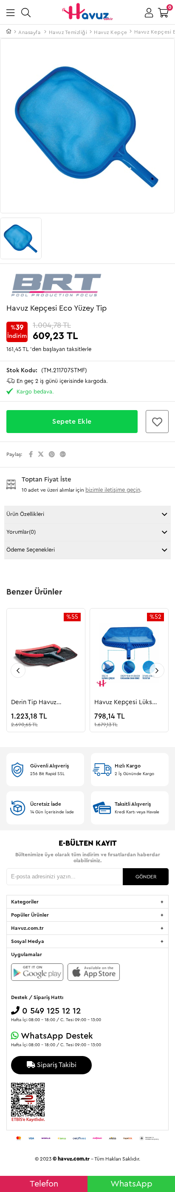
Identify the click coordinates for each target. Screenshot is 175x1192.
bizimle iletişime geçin (112, 490)
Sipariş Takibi (55, 1065)
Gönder (145, 876)
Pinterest (52, 454)
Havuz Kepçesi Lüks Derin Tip (123, 702)
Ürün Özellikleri (25, 514)
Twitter (41, 454)
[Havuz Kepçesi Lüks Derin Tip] (129, 655)
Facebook (31, 454)
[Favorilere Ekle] (160, 421)
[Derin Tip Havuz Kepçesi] (46, 655)
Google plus (63, 454)
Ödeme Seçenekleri (30, 549)
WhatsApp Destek (56, 1036)
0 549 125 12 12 (50, 1011)
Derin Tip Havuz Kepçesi (33, 702)
